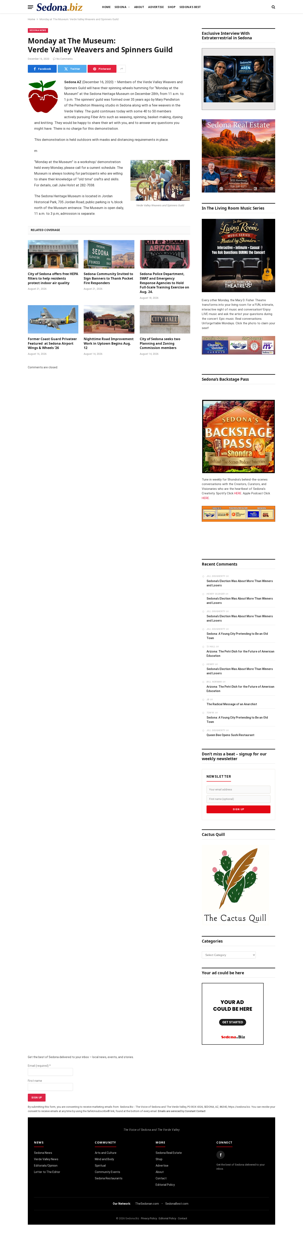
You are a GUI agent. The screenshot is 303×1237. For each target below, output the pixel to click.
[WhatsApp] (13, 156)
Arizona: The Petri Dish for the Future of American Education (240, 653)
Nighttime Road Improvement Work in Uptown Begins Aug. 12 (109, 343)
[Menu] (30, 7)
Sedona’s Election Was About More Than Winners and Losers (240, 583)
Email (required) (39, 1065)
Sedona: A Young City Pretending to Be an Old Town (237, 636)
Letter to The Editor (47, 1172)
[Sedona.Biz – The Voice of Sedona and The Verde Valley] (59, 7)
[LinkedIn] (13, 114)
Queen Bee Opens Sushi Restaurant (230, 735)
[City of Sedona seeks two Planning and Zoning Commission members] (165, 319)
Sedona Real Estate (169, 1152)
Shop (171, 7)
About (139, 7)
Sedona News (37, 30)
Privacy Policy (149, 1218)
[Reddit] (13, 145)
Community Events (107, 1172)
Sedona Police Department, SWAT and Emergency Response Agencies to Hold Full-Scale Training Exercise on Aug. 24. (164, 283)
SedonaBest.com (176, 1203)
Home (106, 7)
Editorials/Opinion (46, 1165)
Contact (161, 1178)
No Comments (64, 58)
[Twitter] (13, 103)
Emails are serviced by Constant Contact (182, 1111)
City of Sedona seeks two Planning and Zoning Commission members (160, 343)
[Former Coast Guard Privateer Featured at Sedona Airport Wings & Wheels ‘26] (53, 319)
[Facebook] (13, 93)
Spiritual (100, 1165)
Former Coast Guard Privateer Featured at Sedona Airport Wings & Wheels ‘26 (52, 343)
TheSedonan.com (147, 1203)
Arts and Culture (105, 1152)
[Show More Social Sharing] (121, 69)
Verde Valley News (46, 1159)
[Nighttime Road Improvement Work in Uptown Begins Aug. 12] (109, 319)
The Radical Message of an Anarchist (232, 704)
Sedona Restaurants (108, 1178)
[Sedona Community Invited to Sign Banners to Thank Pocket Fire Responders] (109, 254)
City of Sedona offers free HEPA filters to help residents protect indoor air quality (53, 278)
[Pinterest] (13, 124)
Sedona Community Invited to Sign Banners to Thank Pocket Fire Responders (108, 278)
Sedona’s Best (190, 7)
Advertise (156, 7)
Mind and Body (104, 1159)
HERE (237, 493)
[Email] (13, 135)
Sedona (120, 7)
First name (35, 1080)
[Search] (273, 7)
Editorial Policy (165, 1184)
